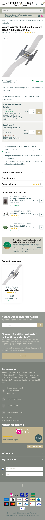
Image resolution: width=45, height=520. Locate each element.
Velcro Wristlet (12, 290)
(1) (35, 32)
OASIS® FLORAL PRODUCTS (12, 32)
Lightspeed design (21, 515)
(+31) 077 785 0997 (14, 399)
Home (4, 21)
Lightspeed (10, 515)
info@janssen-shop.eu (15, 412)
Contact (23, 356)
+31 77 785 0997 (13, 406)
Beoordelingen (33, 446)
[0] (42, 3)
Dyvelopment (34, 515)
